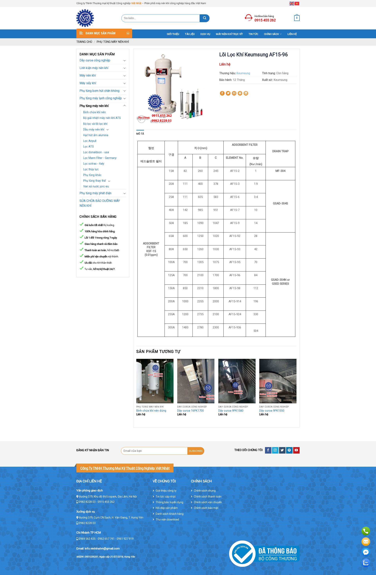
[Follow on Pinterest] (289, 450)
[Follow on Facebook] (268, 450)
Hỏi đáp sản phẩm (167, 507)
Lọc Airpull (89, 141)
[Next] (296, 392)
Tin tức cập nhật (166, 496)
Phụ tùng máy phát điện (95, 193)
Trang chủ (84, 42)
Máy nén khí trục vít (229, 34)
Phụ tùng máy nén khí (113, 42)
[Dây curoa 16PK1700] (195, 381)
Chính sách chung (205, 490)
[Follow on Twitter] (282, 450)
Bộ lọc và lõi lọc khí (95, 124)
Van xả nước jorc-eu (96, 186)
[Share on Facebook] (222, 93)
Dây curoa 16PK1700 (190, 410)
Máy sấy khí (88, 83)
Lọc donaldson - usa (96, 152)
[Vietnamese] (297, 3)
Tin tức (253, 34)
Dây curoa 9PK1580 (230, 410)
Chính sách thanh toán (207, 496)
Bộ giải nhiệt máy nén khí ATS (102, 118)
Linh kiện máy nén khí (94, 68)
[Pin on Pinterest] (240, 93)
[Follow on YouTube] (296, 450)
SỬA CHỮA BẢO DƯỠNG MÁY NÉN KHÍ (100, 203)
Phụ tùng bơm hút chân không (99, 91)
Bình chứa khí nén (94, 112)
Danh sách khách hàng (169, 513)
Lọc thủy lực (91, 169)
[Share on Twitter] (228, 93)
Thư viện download (167, 519)
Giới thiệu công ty (166, 490)
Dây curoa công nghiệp (95, 60)
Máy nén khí (88, 75)
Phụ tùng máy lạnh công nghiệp (101, 98)
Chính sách (271, 34)
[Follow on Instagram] (275, 450)
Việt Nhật (136, 3)
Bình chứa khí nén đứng (151, 410)
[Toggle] (124, 60)
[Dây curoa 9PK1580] (237, 381)
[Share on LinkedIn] (246, 93)
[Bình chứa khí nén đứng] (155, 381)
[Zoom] (141, 119)
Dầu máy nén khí (93, 129)
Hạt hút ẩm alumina (95, 135)
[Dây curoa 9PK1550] (277, 381)
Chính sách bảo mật (206, 507)
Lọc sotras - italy (93, 163)
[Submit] (205, 18)
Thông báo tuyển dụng (169, 502)
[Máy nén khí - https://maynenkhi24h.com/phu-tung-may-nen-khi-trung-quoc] (96, 18)
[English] (292, 3)
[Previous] (136, 392)
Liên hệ (292, 34)
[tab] (140, 134)
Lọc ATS (88, 146)
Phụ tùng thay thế (94, 180)
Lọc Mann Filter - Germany (100, 158)
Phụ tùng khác (92, 175)
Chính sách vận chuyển (208, 502)
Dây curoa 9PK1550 (271, 410)
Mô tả (140, 133)
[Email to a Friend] (234, 93)
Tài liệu (190, 34)
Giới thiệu (173, 34)
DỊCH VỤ (205, 34)
